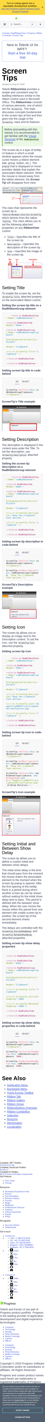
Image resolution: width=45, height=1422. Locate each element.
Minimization (14, 1123)
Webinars (9, 1205)
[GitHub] (11, 1268)
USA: (20, 1238)
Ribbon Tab (14, 1096)
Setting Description (20, 439)
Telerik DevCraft (7, 1165)
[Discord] (11, 1271)
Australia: (22, 1247)
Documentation (11, 1196)
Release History (12, 1198)
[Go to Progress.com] (8, 1304)
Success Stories (12, 1225)
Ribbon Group (15, 1104)
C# (17, 381)
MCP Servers (6, 1174)
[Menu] (4, 24)
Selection (12, 1115)
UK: (20, 1240)
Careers (8, 1338)
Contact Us (10, 1236)
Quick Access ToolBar (20, 1092)
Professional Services (14, 1207)
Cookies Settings (22, 1417)
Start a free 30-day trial (22, 55)
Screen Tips (18, 35)
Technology (10, 1329)
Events (8, 1214)
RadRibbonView (18, 33)
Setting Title (13, 287)
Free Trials (9, 1181)
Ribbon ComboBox (18, 1111)
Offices (8, 1341)
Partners (8, 1210)
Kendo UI (4, 1170)
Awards (8, 1332)
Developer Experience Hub (17, 1192)
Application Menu (17, 1085)
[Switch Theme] (40, 24)
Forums (8, 1201)
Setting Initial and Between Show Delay (18, 848)
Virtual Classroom (13, 1212)
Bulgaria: (21, 1245)
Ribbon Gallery (16, 1100)
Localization (14, 1126)
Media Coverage (12, 1336)
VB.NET (25, 381)
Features (31, 33)
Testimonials (10, 1227)
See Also (14, 1078)
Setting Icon (13, 627)
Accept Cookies (22, 1410)
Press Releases (12, 1334)
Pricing (8, 1183)
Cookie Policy (19, 1400)
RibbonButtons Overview (22, 1107)
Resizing (12, 1119)
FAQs (7, 1216)
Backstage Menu (17, 1089)
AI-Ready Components (22, 1174)
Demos (8, 1194)
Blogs (7, 1203)
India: (20, 1243)
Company (9, 1327)
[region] (22, 1402)
